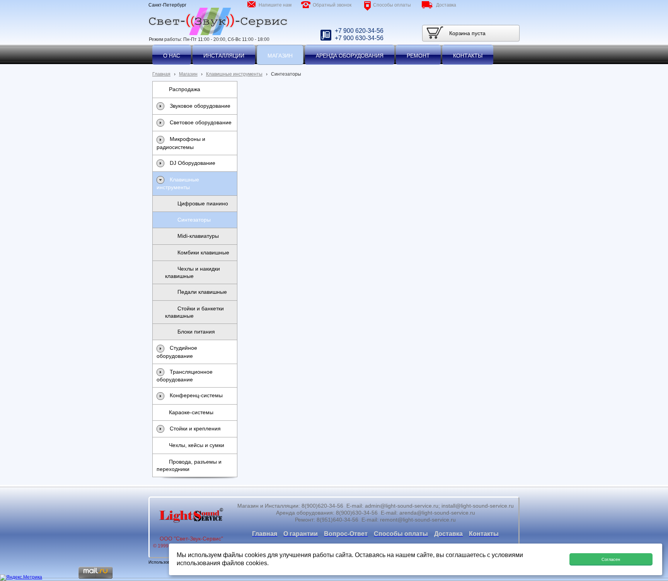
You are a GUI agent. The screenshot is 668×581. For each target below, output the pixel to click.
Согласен (611, 559)
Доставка (446, 5)
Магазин (188, 74)
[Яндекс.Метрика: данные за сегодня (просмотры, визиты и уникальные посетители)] (21, 577)
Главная (161, 74)
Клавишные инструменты (234, 74)
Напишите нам (275, 5)
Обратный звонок (332, 5)
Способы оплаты (392, 5)
